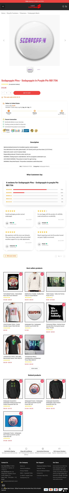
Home (3, 13)
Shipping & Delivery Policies (44, 466)
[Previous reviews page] (55, 256)
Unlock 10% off (3, 485)
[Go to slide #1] (30, 70)
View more (34, 368)
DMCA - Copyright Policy (26, 473)
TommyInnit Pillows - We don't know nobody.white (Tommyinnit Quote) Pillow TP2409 (55, 326)
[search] (63, 6)
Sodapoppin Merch (33, 13)
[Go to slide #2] (39, 70)
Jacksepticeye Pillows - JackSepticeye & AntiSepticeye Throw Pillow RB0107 (33, 358)
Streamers (23, 13)
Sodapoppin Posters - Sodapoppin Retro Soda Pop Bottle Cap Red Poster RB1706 (34, 402)
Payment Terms (41, 468)
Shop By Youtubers (12, 13)
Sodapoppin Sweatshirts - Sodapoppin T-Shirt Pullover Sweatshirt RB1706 (53, 402)
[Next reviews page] (64, 256)
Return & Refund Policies (43, 470)
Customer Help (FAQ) (42, 475)
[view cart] (66, 6)
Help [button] (66, 490)
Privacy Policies (24, 470)
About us (22, 466)
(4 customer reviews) (14, 84)
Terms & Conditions (25, 468)
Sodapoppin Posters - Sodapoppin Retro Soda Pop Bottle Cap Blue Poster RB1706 (12, 434)
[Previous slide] (4, 40)
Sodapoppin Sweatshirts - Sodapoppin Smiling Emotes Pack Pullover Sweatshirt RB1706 (12, 402)
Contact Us (40, 473)
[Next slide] (65, 40)
